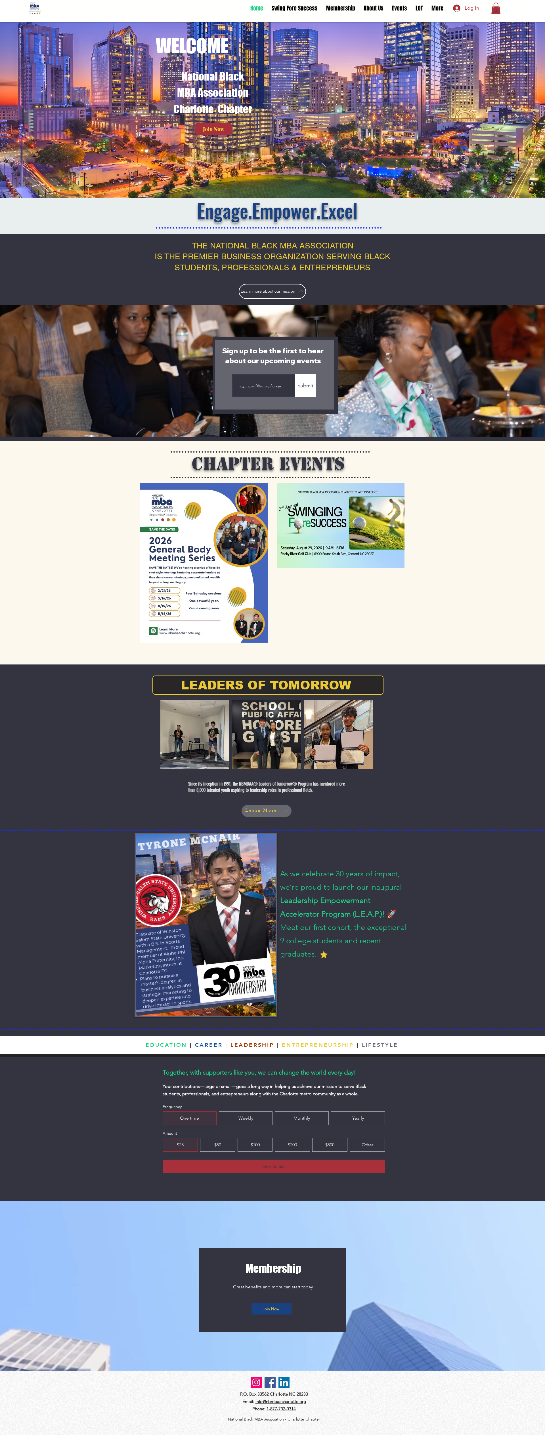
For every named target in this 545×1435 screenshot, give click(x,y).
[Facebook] (270, 1382)
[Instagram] (256, 1382)
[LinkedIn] (284, 1382)
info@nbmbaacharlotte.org (280, 1401)
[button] (496, 8)
